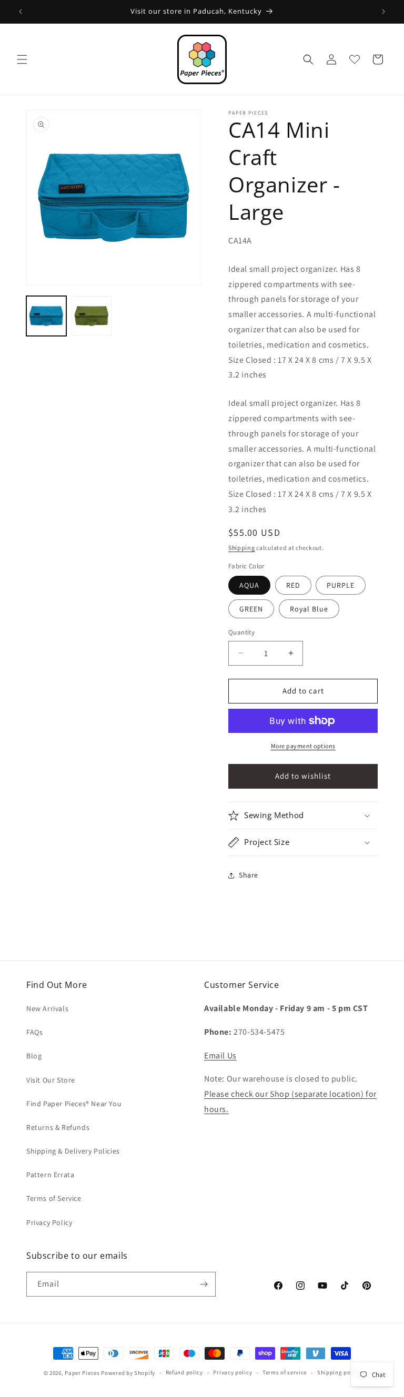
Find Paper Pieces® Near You (74, 1103)
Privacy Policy (49, 1222)
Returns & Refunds (57, 1127)
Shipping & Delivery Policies (73, 1151)
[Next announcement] (383, 11)
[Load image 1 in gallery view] (46, 316)
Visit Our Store (50, 1080)
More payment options (303, 746)
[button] (22, 59)
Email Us (220, 1055)
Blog (34, 1056)
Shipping (241, 548)
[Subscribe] (203, 1284)
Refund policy (184, 1372)
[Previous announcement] (20, 11)
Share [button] (248, 875)
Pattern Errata (50, 1174)
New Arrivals (47, 1008)
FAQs (34, 1032)
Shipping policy (339, 1372)
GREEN (251, 609)
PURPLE (341, 585)
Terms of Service (54, 1198)
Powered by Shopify (128, 1372)
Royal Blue (309, 609)
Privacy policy (232, 1372)
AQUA (249, 585)
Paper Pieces (82, 1372)
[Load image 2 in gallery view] (92, 316)
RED (293, 585)
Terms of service (284, 1372)
